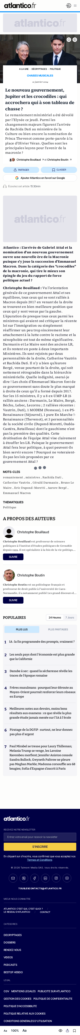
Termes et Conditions (39, 859)
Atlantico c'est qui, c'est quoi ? (23, 908)
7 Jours (69, 617)
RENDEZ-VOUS (12, 949)
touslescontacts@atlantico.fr (40, 888)
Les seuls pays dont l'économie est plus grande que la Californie (42, 657)
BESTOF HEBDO (13, 972)
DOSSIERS (9, 942)
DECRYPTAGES (13, 935)
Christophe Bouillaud (29, 159)
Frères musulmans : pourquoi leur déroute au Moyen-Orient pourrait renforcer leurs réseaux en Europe (43, 692)
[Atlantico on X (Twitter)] (24, 878)
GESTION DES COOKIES (17, 998)
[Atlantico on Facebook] (34, 878)
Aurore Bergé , (58, 488)
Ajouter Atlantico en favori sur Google (43, 177)
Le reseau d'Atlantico (17, 911)
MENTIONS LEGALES (23, 991)
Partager (23, 169)
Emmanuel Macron (17, 493)
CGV (6, 991)
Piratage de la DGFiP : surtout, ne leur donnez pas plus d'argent (41, 732)
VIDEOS (8, 957)
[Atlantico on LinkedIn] (45, 878)
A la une (24, 69)
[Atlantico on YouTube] (67, 878)
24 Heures (55, 617)
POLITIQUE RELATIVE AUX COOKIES (24, 1013)
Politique (55, 69)
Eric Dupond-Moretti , (31, 488)
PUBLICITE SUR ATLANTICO (54, 991)
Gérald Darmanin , (47, 483)
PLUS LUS (22, 629)
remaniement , (14, 477)
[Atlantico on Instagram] (56, 878)
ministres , (33, 477)
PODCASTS (10, 964)
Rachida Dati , (52, 477)
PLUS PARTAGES (58, 629)
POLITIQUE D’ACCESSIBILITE (20, 1006)
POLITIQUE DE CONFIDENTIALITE (52, 998)
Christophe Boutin (57, 159)
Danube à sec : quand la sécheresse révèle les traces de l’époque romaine (41, 673)
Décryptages (39, 69)
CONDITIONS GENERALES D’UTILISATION (28, 1021)
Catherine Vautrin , (18, 483)
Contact (45, 912)
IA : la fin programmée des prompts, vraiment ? (42, 641)
